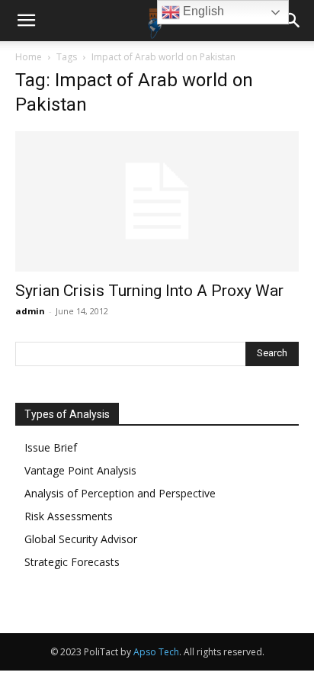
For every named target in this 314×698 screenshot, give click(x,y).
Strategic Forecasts (72, 562)
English (202, 11)
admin (30, 311)
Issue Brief (50, 447)
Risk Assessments (68, 516)
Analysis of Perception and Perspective (120, 493)
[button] (26, 20)
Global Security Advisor (80, 539)
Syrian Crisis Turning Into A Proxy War (149, 290)
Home (28, 56)
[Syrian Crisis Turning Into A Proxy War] (157, 201)
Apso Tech (156, 651)
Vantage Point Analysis (80, 470)
